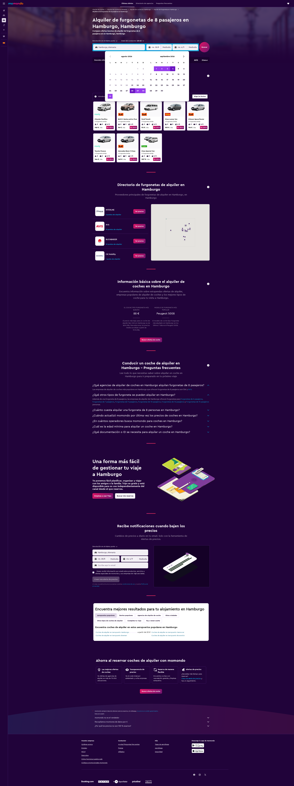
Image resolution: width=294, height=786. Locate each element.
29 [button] (138, 91)
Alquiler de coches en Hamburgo (140, 9)
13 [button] (127, 80)
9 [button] (143, 74)
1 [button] (137, 69)
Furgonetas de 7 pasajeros (103, 402)
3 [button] (110, 74)
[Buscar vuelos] (4, 10)
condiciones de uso (128, 584)
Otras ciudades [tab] (171, 615)
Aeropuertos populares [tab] (106, 615)
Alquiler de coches (98, 9)
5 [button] (121, 74)
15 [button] (138, 80)
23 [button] (143, 85)
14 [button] (132, 80)
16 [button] (143, 80)
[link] (139, 211)
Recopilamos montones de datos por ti (111, 722)
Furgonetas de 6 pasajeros (192, 399)
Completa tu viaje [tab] (134, 621)
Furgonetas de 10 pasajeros (149, 402)
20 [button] (127, 85)
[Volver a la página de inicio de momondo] (15, 3)
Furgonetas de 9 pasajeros (126, 402)
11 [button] (115, 80)
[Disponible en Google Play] (198, 745)
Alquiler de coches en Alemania (117, 9)
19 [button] (121, 85)
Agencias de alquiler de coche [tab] (149, 615)
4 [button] (115, 74)
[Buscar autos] (4, 20)
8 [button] (137, 74)
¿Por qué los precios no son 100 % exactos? (113, 726)
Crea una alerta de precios (191, 678)
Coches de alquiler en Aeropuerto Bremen (111, 635)
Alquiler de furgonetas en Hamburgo (165, 9)
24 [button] (110, 91)
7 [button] (132, 74)
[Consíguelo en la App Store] (198, 751)
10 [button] (110, 80)
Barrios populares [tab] (126, 615)
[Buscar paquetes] (4, 25)
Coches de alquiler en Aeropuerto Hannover (167, 632)
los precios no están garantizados (147, 711)
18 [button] (116, 85)
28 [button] (132, 91)
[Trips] (4, 36)
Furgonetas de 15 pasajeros (197, 402)
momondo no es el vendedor (107, 718)
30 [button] (143, 91)
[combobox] (105, 41)
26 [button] (121, 91)
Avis (190, 389)
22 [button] (138, 85)
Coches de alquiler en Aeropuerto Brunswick (168, 635)
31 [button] (110, 96)
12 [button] (121, 80)
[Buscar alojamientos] (4, 15)
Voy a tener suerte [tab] (153, 621)
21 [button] (132, 85)
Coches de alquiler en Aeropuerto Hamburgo (112, 632)
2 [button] (143, 69)
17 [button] (110, 85)
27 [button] (127, 91)
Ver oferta (110, 127)
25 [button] (116, 91)
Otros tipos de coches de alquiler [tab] (110, 621)
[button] (3, 3)
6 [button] (126, 74)
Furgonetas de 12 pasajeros (173, 402)
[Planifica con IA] (4, 30)
